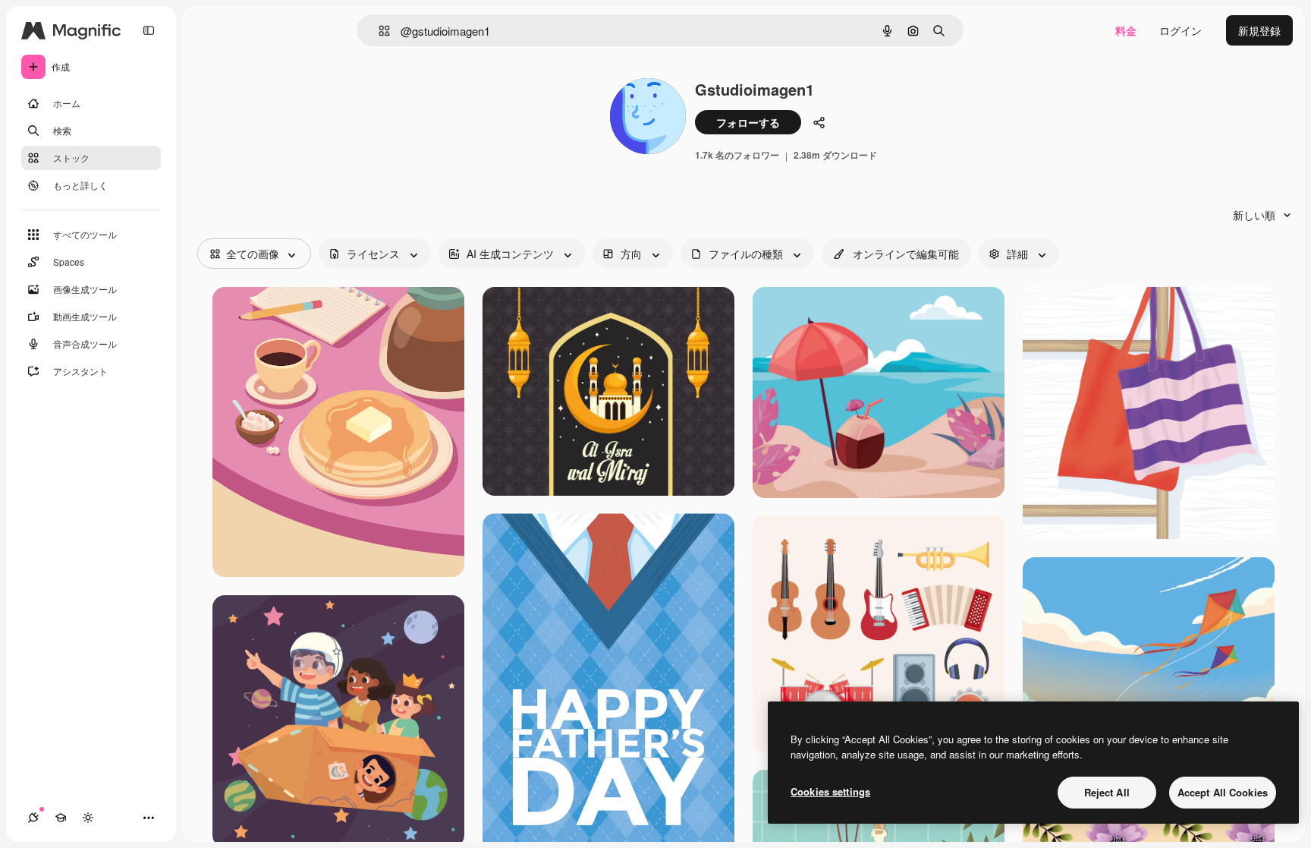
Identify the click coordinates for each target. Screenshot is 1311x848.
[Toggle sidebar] (149, 30)
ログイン (1180, 30)
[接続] (33, 817)
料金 (1126, 30)
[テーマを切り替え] (88, 817)
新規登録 (1259, 30)
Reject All (1107, 792)
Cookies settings (830, 791)
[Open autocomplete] (378, 30)
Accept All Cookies (1222, 792)
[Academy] (61, 817)
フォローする (748, 122)
